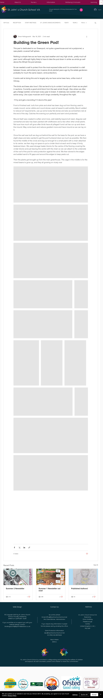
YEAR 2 (75, 23)
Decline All (84, 695)
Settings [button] (75, 695)
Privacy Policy (12, 695)
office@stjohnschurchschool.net (56, 617)
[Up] (81, 9)
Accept (94, 695)
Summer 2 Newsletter (15, 588)
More (83, 23)
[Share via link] (29, 547)
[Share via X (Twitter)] (19, 547)
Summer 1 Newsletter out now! (49, 589)
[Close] (100, 694)
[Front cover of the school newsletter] (50, 577)
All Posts (6, 23)
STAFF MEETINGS (30, 23)
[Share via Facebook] (14, 547)
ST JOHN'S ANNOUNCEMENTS (50, 23)
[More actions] (86, 36)
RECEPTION (17, 23)
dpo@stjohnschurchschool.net (54, 633)
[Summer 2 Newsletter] (18, 577)
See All (96, 565)
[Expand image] (50, 184)
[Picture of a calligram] (83, 577)
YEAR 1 (66, 23)
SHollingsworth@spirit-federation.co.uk (17, 626)
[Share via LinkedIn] (24, 547)
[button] (17, 2)
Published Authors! (79, 588)
